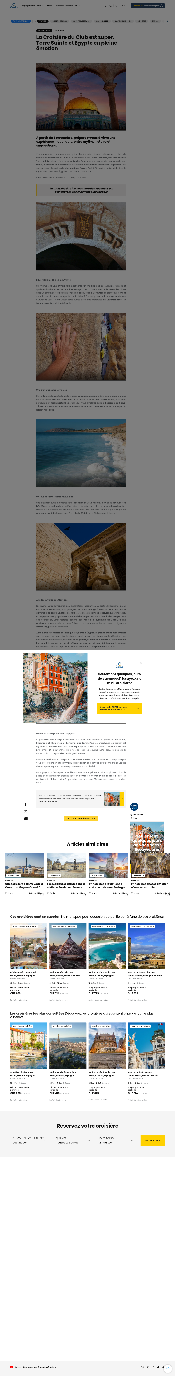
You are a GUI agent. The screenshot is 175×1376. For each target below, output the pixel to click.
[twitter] (25, 811)
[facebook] (25, 804)
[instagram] (142, 1367)
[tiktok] (158, 1367)
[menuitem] (32, 1141)
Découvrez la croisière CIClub (81, 818)
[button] (168, 1369)
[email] (25, 818)
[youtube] (163, 1367)
